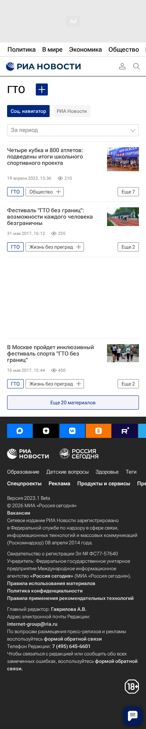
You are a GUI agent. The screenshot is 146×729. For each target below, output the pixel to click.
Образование (23, 472)
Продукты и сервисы (103, 483)
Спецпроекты (24, 483)
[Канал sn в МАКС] (20, 431)
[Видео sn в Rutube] (124, 431)
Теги (131, 472)
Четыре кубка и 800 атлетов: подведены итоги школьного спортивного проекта (45, 156)
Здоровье (107, 472)
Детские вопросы (67, 472)
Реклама (59, 483)
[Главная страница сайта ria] (42, 66)
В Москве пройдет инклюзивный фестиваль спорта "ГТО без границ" (50, 353)
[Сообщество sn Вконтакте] (72, 431)
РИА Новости (72, 111)
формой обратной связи (73, 639)
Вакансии (18, 513)
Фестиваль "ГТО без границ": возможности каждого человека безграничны (50, 216)
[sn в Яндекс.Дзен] (46, 431)
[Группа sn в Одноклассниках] (98, 431)
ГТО (16, 90)
